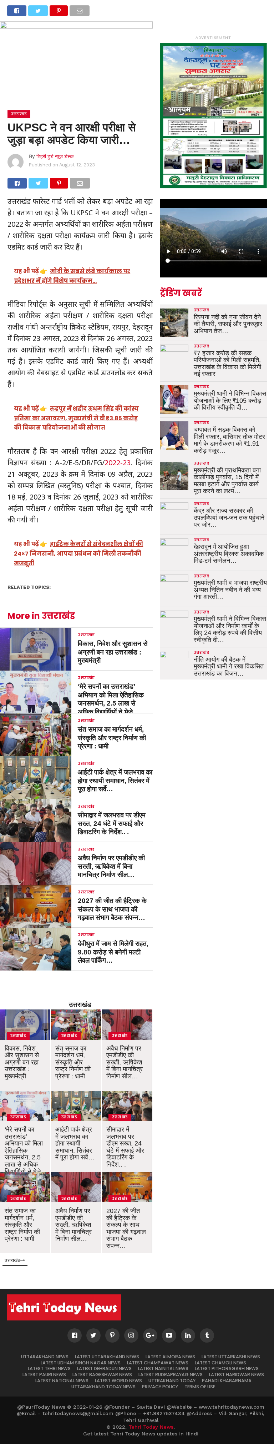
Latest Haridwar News (236, 1375)
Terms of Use (199, 1387)
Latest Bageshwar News (102, 1375)
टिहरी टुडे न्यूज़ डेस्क (54, 156)
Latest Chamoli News (220, 1363)
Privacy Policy (160, 1387)
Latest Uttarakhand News (107, 1357)
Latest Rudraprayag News (170, 1375)
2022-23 (118, 462)
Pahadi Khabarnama (227, 1381)
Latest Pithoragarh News (227, 1368)
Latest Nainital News (163, 1368)
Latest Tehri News (49, 1368)
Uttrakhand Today (172, 1381)
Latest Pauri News (44, 1375)
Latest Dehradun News (104, 1368)
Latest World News (118, 1381)
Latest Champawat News (157, 1363)
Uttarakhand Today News (103, 1387)
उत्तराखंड (80, 1004)
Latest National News (61, 1381)
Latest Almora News (170, 1357)
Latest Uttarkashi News (231, 1357)
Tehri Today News (150, 1427)
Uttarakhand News (44, 1357)
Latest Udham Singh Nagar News (81, 1363)
